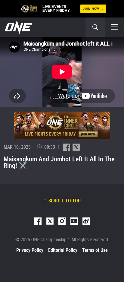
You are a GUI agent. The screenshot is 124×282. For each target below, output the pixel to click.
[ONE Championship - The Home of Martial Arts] (18, 27)
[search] (95, 27)
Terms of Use (95, 250)
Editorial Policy (62, 250)
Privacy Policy (29, 250)
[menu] (114, 27)
